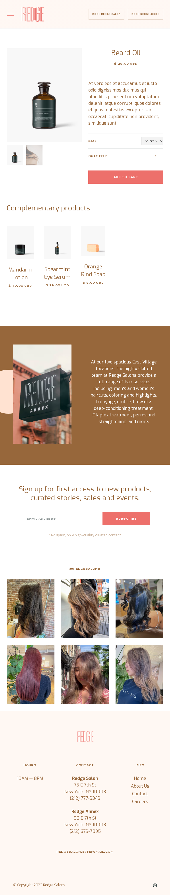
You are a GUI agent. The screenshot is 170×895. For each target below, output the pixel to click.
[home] (33, 14)
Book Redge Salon (106, 14)
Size (92, 140)
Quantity (97, 156)
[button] (11, 14)
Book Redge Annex (145, 14)
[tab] (15, 155)
